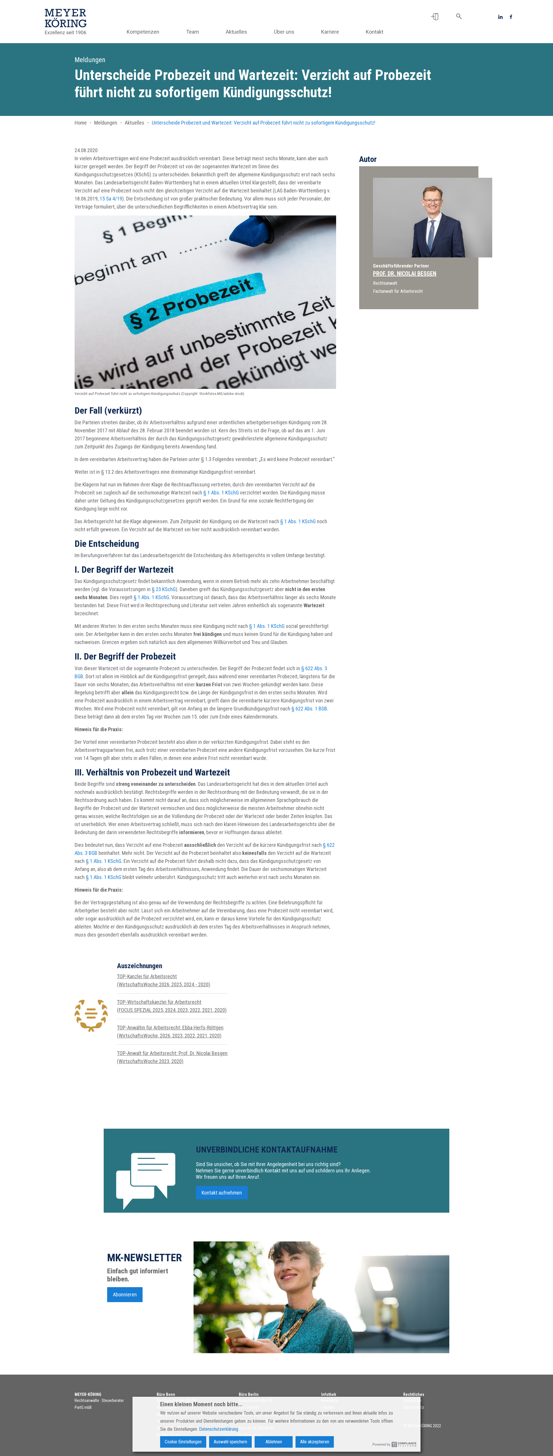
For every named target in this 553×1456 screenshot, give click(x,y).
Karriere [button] (330, 32)
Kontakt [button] (374, 32)
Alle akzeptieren (314, 1441)
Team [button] (192, 32)
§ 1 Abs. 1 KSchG (221, 493)
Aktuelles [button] (236, 32)
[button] (434, 16)
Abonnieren (125, 1294)
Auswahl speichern (230, 1441)
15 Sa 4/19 (111, 199)
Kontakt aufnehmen (222, 1193)
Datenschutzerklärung (218, 1429)
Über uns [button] (284, 32)
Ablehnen (274, 1441)
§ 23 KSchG (164, 589)
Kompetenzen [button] (143, 32)
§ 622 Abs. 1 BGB (309, 709)
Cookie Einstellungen (183, 1441)
